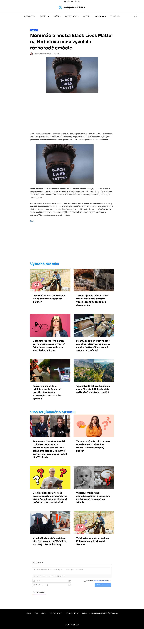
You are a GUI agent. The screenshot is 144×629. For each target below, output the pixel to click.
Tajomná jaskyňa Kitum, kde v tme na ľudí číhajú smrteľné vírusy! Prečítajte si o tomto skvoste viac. (92, 300)
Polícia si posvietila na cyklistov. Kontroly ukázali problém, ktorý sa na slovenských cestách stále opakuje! (47, 392)
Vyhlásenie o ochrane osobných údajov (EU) (104, 613)
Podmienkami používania (100, 581)
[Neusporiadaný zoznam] (49, 576)
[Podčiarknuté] (40, 576)
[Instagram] (68, 1)
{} (61, 576)
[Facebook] (65, 1)
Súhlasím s (97, 581)
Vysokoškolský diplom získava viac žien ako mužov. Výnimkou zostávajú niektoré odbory (49, 541)
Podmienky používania (72, 613)
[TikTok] (75, 1)
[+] (64, 576)
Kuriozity (34, 30)
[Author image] (31, 53)
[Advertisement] (67, 243)
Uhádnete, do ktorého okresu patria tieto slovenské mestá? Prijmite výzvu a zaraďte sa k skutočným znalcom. (49, 346)
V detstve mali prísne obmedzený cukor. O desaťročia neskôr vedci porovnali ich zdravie (93, 498)
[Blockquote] (52, 576)
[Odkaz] (58, 576)
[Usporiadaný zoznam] (46, 576)
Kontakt (43, 613)
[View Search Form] (135, 16)
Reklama (28, 613)
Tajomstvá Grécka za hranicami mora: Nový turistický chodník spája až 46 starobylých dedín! (93, 389)
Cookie (84, 613)
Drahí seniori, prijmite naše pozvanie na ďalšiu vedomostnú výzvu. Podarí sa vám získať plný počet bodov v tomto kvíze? (50, 498)
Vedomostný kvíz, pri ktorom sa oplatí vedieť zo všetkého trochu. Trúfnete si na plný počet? (93, 446)
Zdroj (32, 221)
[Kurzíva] (37, 576)
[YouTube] (72, 1)
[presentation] (50, 280)
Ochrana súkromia (56, 613)
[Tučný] (34, 576)
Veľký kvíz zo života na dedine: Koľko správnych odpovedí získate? (49, 298)
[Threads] (79, 1)
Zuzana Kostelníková (44, 54)
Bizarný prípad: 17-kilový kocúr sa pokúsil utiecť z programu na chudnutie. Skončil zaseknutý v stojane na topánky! (93, 346)
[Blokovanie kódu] (55, 576)
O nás (36, 613)
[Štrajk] (43, 576)
